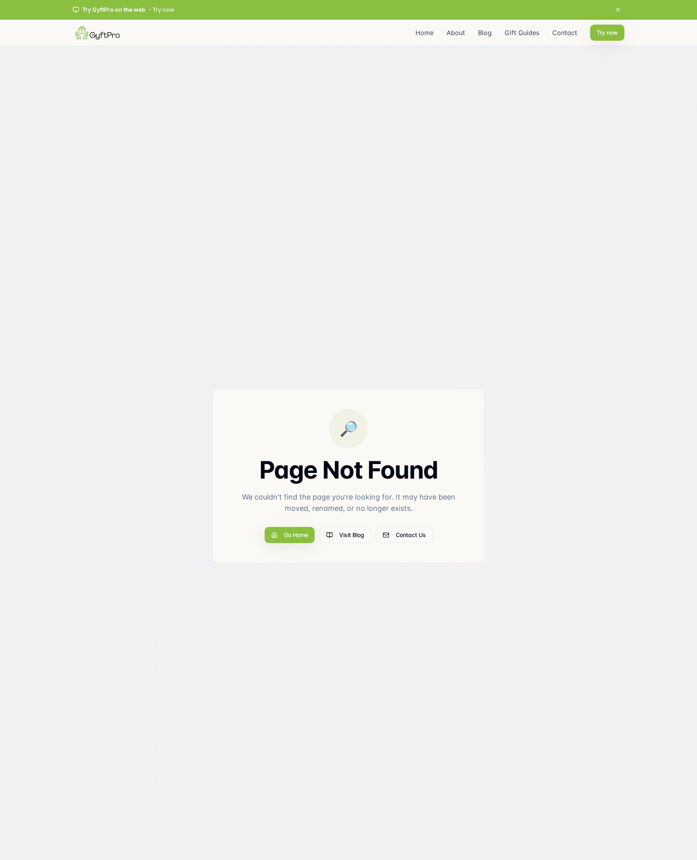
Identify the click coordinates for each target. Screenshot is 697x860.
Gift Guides (522, 33)
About (456, 33)
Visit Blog (351, 534)
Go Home (296, 534)
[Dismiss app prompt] (617, 9)
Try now (607, 32)
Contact (564, 33)
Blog (485, 33)
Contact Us (411, 534)
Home (424, 33)
